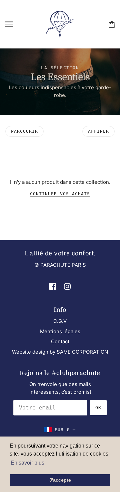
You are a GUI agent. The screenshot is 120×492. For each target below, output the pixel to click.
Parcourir (24, 131)
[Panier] (111, 24)
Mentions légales (60, 331)
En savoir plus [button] (27, 463)
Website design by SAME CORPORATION (60, 352)
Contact (60, 341)
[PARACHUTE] (60, 23)
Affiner (98, 131)
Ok (98, 407)
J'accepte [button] (60, 480)
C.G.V (60, 321)
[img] (52, 286)
